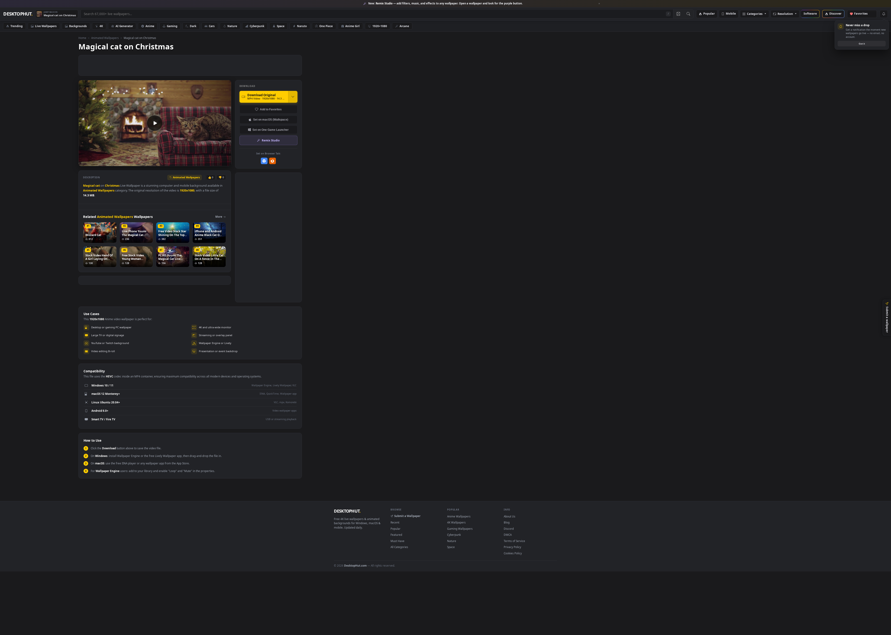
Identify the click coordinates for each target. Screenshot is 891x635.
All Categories (399, 547)
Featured (396, 534)
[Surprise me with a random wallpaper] (678, 14)
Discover (835, 14)
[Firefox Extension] (272, 161)
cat (97, 186)
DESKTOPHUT (347, 511)
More (218, 216)
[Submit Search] (688, 14)
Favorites (863, 14)
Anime (149, 26)
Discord (509, 528)
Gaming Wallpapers (460, 528)
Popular (709, 14)
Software (810, 14)
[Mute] (200, 162)
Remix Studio (271, 140)
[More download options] (292, 96)
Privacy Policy (512, 547)
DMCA (508, 534)
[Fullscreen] (225, 162)
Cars (212, 26)
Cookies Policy (513, 553)
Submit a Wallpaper (407, 516)
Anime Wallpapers (459, 516)
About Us (509, 516)
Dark (193, 26)
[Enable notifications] (884, 14)
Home (82, 38)
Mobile (731, 14)
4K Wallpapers (456, 522)
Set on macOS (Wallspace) (270, 119)
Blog (507, 522)
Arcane (404, 26)
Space (280, 26)
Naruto (302, 26)
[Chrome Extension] (264, 161)
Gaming (172, 26)
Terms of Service (514, 541)
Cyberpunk (257, 26)
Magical (89, 186)
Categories (754, 14)
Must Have (397, 541)
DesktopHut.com (355, 565)
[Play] (84, 162)
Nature (232, 26)
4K (101, 26)
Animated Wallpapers (105, 38)
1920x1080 (187, 190)
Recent (395, 522)
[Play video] (155, 123)
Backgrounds (78, 26)
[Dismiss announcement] (599, 3)
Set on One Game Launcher (270, 129)
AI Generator (124, 26)
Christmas (112, 186)
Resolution (785, 14)
